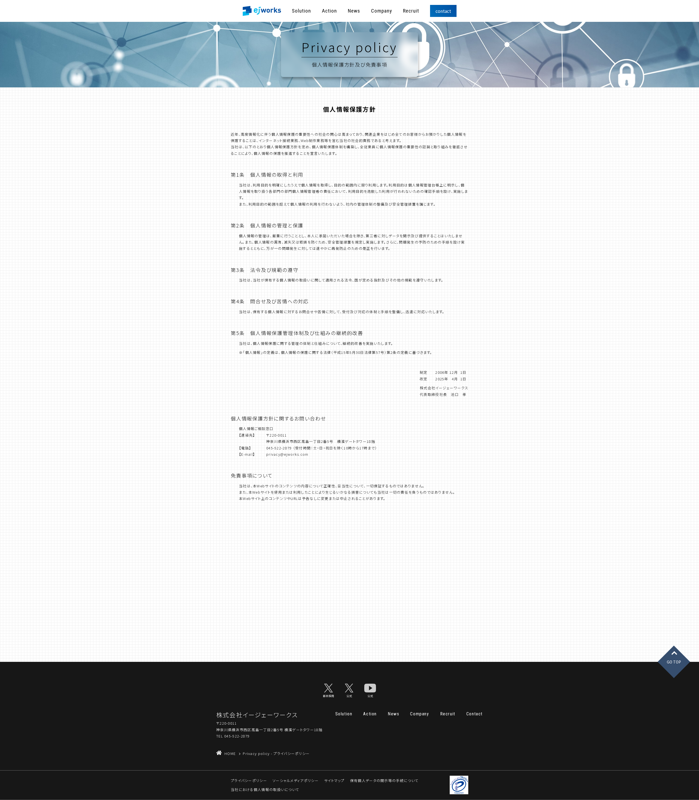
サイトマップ (334, 780)
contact (443, 11)
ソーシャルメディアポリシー (296, 780)
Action (329, 11)
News (354, 11)
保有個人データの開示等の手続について (384, 780)
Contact (474, 713)
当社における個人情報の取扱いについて (265, 789)
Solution (301, 11)
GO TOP (674, 662)
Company (381, 11)
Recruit (411, 11)
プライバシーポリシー (249, 780)
